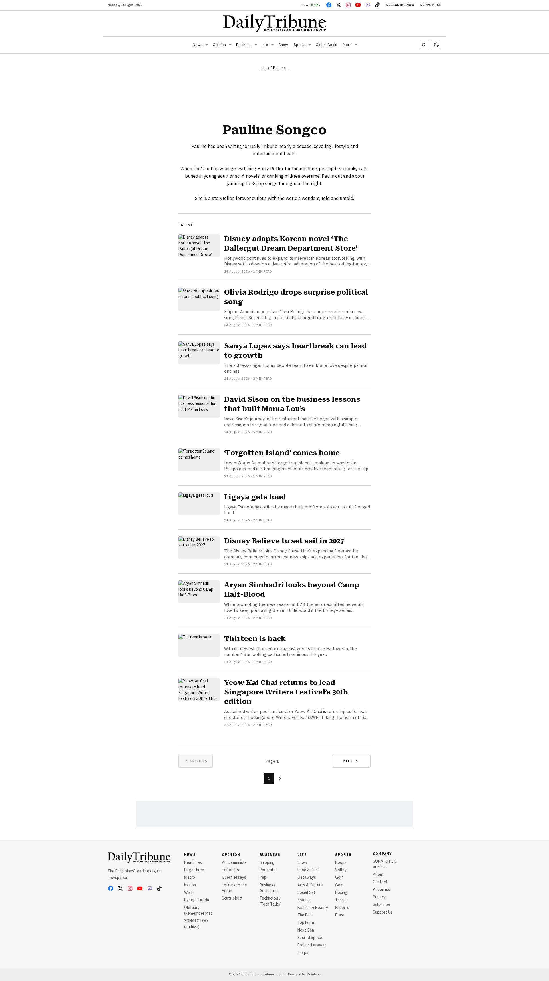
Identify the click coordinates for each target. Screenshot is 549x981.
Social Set (306, 892)
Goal (339, 885)
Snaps (302, 952)
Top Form (305, 922)
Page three (194, 869)
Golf (339, 877)
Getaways (306, 877)
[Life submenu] (272, 45)
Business (244, 44)
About (378, 874)
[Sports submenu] (310, 45)
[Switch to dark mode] (436, 45)
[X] (338, 5)
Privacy (379, 897)
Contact (380, 881)
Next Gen (305, 930)
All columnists (234, 862)
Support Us (430, 5)
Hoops (341, 862)
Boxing (341, 892)
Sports (299, 44)
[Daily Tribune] (274, 23)
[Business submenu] (256, 45)
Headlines (193, 862)
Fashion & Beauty (312, 907)
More (347, 44)
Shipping (267, 862)
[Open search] (424, 45)
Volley (341, 869)
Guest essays (234, 877)
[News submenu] (207, 45)
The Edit (304, 915)
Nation (190, 885)
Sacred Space (309, 937)
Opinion (219, 44)
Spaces (304, 899)
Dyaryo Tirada (196, 899)
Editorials (230, 869)
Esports (342, 907)
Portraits (268, 869)
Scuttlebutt (232, 898)
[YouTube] (358, 5)
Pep (263, 877)
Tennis (341, 899)
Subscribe (381, 904)
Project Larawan (312, 945)
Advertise (381, 889)
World (189, 892)
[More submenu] (356, 45)
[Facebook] (329, 5)
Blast (340, 915)
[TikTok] (377, 5)
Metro (189, 877)
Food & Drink (308, 869)
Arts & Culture (310, 885)
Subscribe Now (400, 5)
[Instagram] (348, 5)
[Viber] (368, 5)
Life (265, 44)
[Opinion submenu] (230, 45)
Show (283, 44)
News (197, 44)
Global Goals (326, 44)
